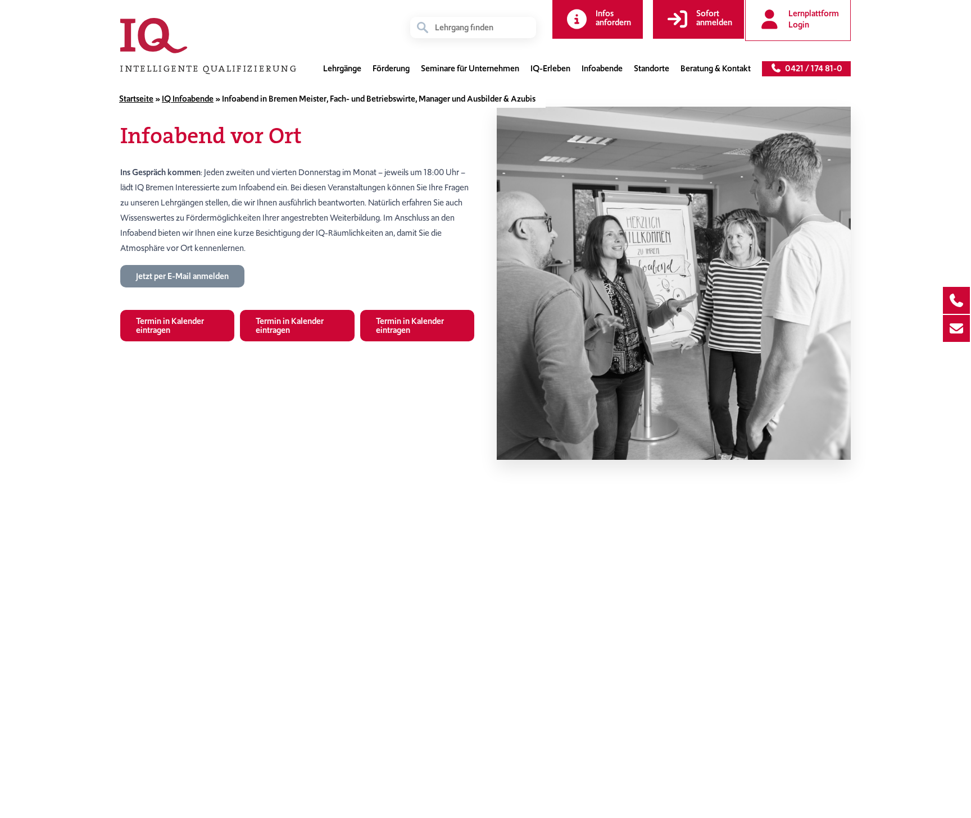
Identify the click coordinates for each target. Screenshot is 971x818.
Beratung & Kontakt (715, 68)
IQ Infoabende (188, 99)
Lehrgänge (342, 68)
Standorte (651, 68)
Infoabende (602, 68)
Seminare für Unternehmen (470, 68)
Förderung (391, 68)
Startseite (136, 99)
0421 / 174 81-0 (812, 68)
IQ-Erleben (550, 68)
